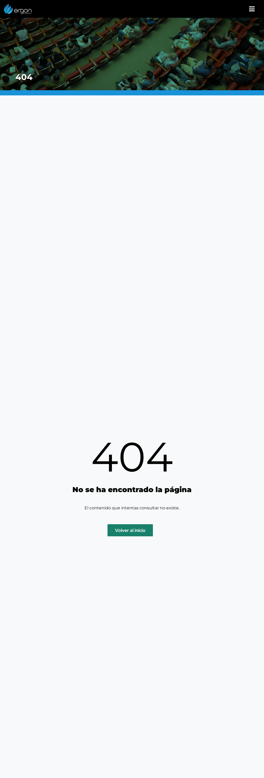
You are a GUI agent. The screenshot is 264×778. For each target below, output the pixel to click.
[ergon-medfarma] (17, 5)
